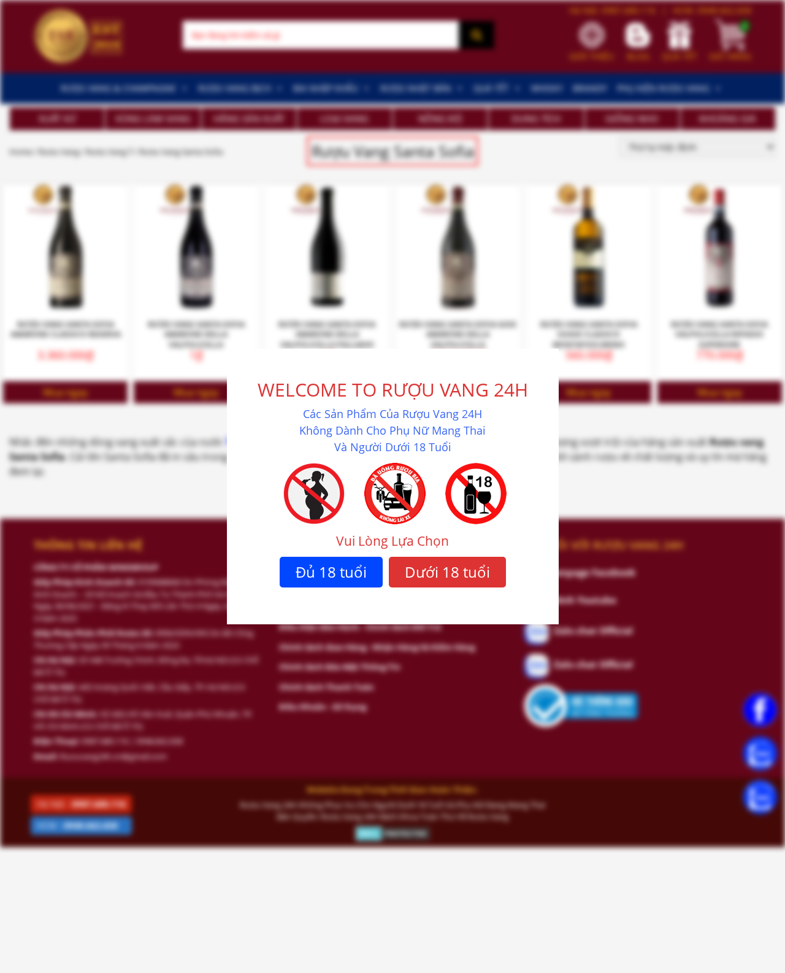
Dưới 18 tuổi (447, 572)
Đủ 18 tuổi (331, 572)
